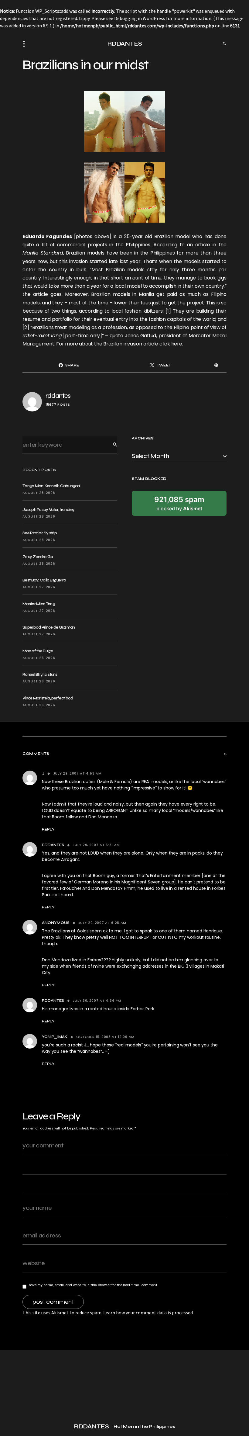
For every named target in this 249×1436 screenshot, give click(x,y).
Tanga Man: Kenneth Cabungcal (51, 485)
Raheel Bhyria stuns (39, 674)
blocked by (179, 503)
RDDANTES (124, 43)
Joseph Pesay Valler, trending (48, 509)
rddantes (58, 396)
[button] (26, 43)
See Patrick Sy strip (39, 533)
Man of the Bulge (37, 651)
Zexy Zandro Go (37, 556)
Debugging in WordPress (139, 18)
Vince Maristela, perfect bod (47, 698)
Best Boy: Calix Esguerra (44, 580)
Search (110, 444)
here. (176, 343)
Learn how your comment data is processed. (148, 1312)
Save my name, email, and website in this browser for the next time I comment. (93, 1285)
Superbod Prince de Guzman (48, 627)
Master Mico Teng (38, 603)
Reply (48, 829)
